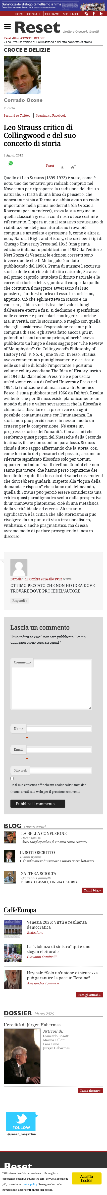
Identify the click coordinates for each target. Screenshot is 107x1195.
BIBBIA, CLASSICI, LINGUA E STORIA (49, 882)
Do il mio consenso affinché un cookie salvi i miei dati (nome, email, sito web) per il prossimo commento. (48, 788)
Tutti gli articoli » (89, 995)
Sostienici (70, 14)
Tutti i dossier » (90, 1090)
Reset (7, 38)
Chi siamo (52, 14)
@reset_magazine (21, 1134)
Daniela (16, 579)
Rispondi (19, 600)
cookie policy (29, 1184)
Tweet (50, 165)
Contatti (34, 14)
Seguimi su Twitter (17, 115)
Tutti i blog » (92, 890)
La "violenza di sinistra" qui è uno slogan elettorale (58, 949)
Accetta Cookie (86, 1178)
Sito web (20, 770)
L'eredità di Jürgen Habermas (32, 1025)
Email (20, 750)
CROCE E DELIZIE (33, 38)
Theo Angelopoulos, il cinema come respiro (54, 842)
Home (19, 14)
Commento (22, 662)
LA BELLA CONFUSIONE (44, 833)
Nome (20, 729)
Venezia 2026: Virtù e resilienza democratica (57, 924)
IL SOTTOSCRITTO (37, 852)
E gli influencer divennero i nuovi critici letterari (57, 861)
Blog (16, 38)
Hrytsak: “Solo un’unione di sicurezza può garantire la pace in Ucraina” (62, 975)
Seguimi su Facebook (51, 115)
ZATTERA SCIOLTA (38, 873)
